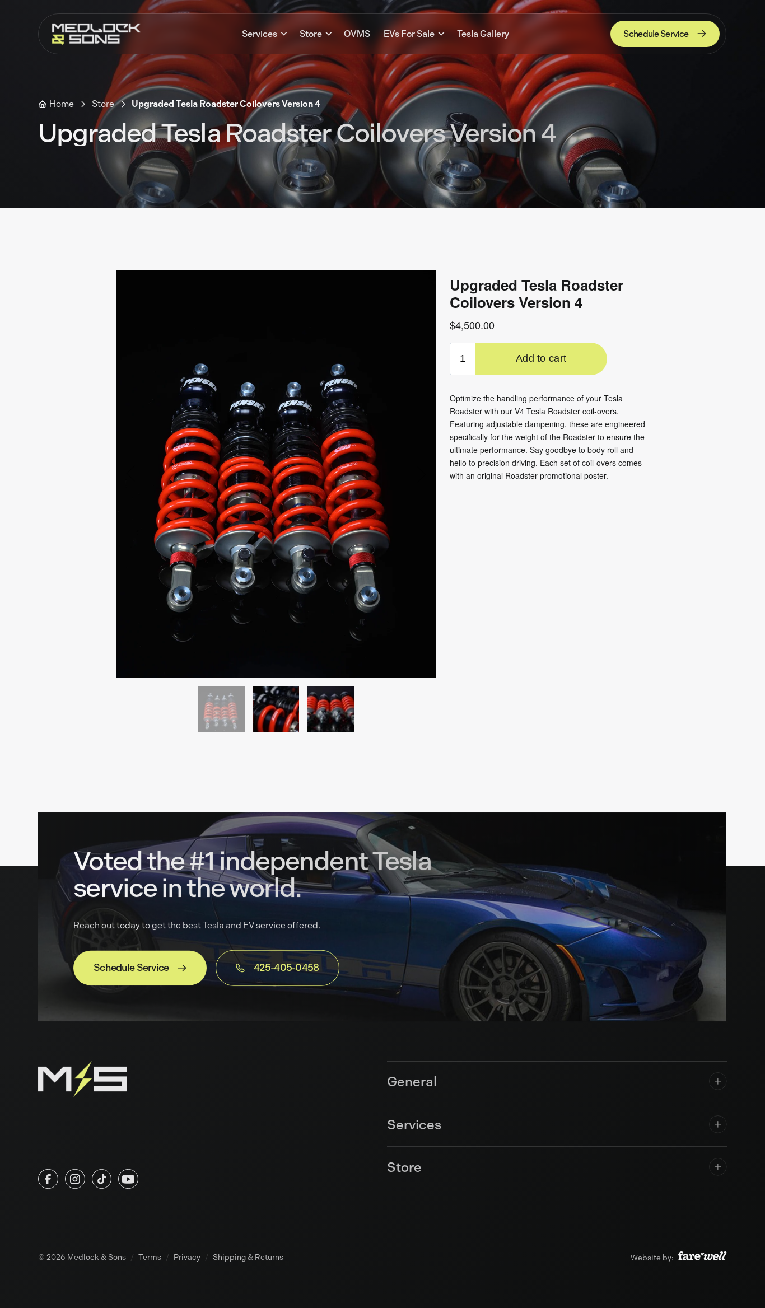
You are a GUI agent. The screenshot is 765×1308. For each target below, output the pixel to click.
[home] (96, 33)
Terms (149, 1257)
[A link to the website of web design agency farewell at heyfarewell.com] (702, 1257)
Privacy (187, 1257)
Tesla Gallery (483, 34)
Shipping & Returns (248, 1257)
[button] (264, 34)
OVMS (357, 34)
